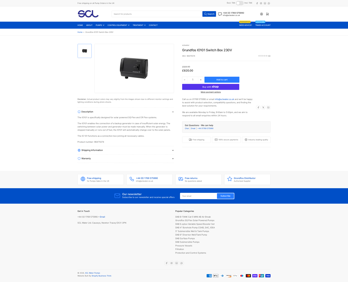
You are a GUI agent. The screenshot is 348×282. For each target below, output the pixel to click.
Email (193, 128)
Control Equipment (117, 25)
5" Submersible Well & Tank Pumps (192, 231)
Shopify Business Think (101, 276)
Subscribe (225, 196)
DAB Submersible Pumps (187, 242)
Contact (153, 25)
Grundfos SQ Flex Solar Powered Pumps (194, 220)
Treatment (138, 25)
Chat (187, 128)
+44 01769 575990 (205, 128)
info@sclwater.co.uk (231, 15)
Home (80, 25)
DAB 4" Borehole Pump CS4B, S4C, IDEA (195, 227)
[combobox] (164, 14)
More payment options (211, 92)
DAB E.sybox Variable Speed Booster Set (195, 224)
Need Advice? (245, 24)
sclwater (185, 45)
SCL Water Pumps (92, 273)
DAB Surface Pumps (185, 238)
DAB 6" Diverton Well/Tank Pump (191, 234)
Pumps (99, 25)
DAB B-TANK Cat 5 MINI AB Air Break (193, 217)
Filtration (179, 249)
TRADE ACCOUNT (263, 24)
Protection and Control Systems (190, 253)
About (89, 25)
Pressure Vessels (183, 245)
